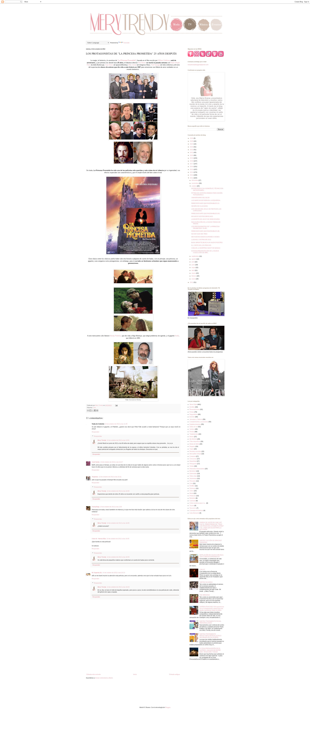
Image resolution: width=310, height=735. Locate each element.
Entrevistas (193, 473)
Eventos (192, 417)
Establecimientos (195, 424)
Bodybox (192, 498)
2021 (192, 152)
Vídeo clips (193, 476)
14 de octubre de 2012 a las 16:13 (113, 572)
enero (194, 279)
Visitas (192, 466)
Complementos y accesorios (199, 422)
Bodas (192, 436)
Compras (193, 456)
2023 (192, 147)
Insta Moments (194, 513)
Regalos (192, 446)
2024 (192, 144)
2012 (192, 178)
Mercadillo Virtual (195, 454)
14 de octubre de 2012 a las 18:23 (118, 587)
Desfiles (192, 407)
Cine (94, 407)
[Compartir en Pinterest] (97, 410)
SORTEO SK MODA (206, 582)
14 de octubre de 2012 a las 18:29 (118, 557)
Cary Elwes (109, 65)
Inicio (135, 674)
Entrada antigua (174, 674)
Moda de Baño (194, 444)
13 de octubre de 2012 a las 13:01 (118, 440)
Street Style (193, 404)
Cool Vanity (96, 462)
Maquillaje (193, 461)
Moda (191, 493)
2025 (192, 141)
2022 (192, 150)
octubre (194, 186)
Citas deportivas (195, 441)
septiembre (195, 256)
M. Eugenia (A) (97, 572)
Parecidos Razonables (197, 469)
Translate (126, 43)
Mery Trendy (102, 440)
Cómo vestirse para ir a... (198, 503)
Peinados (193, 481)
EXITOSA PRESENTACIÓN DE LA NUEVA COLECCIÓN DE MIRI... (205, 252)
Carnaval (193, 501)
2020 (192, 155)
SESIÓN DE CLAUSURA (199, 206)
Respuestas (98, 436)
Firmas (192, 412)
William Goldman (164, 60)
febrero (194, 276)
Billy (130, 65)
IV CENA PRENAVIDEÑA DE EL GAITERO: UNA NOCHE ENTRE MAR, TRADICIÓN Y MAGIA (210, 650)
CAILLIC (202, 569)
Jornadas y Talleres (196, 419)
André (177, 336)
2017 (192, 164)
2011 (192, 282)
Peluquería (193, 464)
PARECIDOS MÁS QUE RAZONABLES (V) (205, 203)
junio (193, 265)
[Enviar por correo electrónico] (88, 410)
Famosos (193, 488)
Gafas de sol (194, 427)
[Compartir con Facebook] (95, 410)
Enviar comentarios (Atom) (104, 678)
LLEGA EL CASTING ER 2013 (201, 239)
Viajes (192, 449)
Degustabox (194, 414)
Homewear (193, 478)
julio (193, 262)
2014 (192, 172)
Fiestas (192, 432)
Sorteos (192, 429)
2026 (192, 138)
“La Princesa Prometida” (126, 60)
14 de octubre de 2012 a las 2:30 (111, 507)
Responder (95, 432)
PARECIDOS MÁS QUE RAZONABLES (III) (205, 231)
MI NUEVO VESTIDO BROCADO (202, 216)
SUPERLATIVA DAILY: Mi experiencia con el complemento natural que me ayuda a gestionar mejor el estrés (211, 608)
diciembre (195, 180)
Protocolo (193, 496)
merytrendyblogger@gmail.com (198, 65)
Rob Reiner (142, 63)
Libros (192, 491)
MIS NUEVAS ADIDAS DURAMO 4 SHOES (205, 237)
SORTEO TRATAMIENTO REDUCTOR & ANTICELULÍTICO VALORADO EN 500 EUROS (210, 635)
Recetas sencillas (195, 451)
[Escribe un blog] (90, 410)
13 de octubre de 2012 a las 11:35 (116, 424)
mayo (194, 267)
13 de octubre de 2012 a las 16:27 (111, 462)
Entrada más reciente (94, 674)
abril (193, 270)
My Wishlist (193, 439)
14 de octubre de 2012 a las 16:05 (118, 539)
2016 (192, 166)
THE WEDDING (204, 595)
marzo (194, 273)
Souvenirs (193, 508)
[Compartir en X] (92, 410)
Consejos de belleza (196, 510)
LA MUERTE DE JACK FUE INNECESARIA (205, 219)
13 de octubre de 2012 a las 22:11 (110, 477)
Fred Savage (155, 65)
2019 (192, 158)
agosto (194, 259)
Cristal (134, 65)
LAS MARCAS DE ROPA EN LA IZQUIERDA (205, 200)
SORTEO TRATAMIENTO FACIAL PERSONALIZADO (210, 622)
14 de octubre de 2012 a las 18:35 (118, 523)
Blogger (167, 707)
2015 (192, 169)
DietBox (192, 486)
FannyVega (95, 507)
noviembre (195, 183)
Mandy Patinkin (115, 336)
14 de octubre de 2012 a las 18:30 (118, 491)
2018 (192, 161)
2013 (192, 175)
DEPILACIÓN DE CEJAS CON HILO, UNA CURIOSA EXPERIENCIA (211, 556)
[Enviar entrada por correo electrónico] (116, 405)
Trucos (192, 505)
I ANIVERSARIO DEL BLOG (200, 197)
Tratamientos (194, 434)
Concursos (193, 459)
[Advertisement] (133, 654)
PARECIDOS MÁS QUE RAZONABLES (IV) (205, 213)
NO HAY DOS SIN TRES (199, 234)
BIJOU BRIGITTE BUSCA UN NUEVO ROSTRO (206, 242)
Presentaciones (195, 409)
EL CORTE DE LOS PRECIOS (201, 245)
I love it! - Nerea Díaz (99, 539)
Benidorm (193, 471)
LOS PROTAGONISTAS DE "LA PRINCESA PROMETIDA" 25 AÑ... (205, 227)
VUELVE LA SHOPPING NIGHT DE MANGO (205, 248)
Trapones (95, 477)
